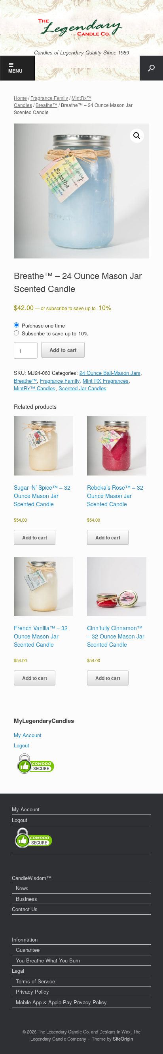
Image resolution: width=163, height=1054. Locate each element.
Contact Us (25, 909)
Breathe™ (46, 104)
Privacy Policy (32, 991)
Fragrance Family (49, 97)
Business (26, 898)
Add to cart (62, 350)
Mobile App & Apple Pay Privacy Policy (61, 1002)
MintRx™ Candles (34, 388)
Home (20, 97)
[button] (151, 68)
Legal (18, 970)
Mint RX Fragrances (106, 380)
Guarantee (28, 949)
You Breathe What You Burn (48, 960)
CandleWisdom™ (31, 878)
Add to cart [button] (34, 537)
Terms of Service (35, 981)
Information (25, 939)
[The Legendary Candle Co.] (81, 27)
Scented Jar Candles (82, 388)
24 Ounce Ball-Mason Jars (110, 372)
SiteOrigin (123, 1038)
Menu (15, 70)
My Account (28, 735)
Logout (21, 745)
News (22, 888)
